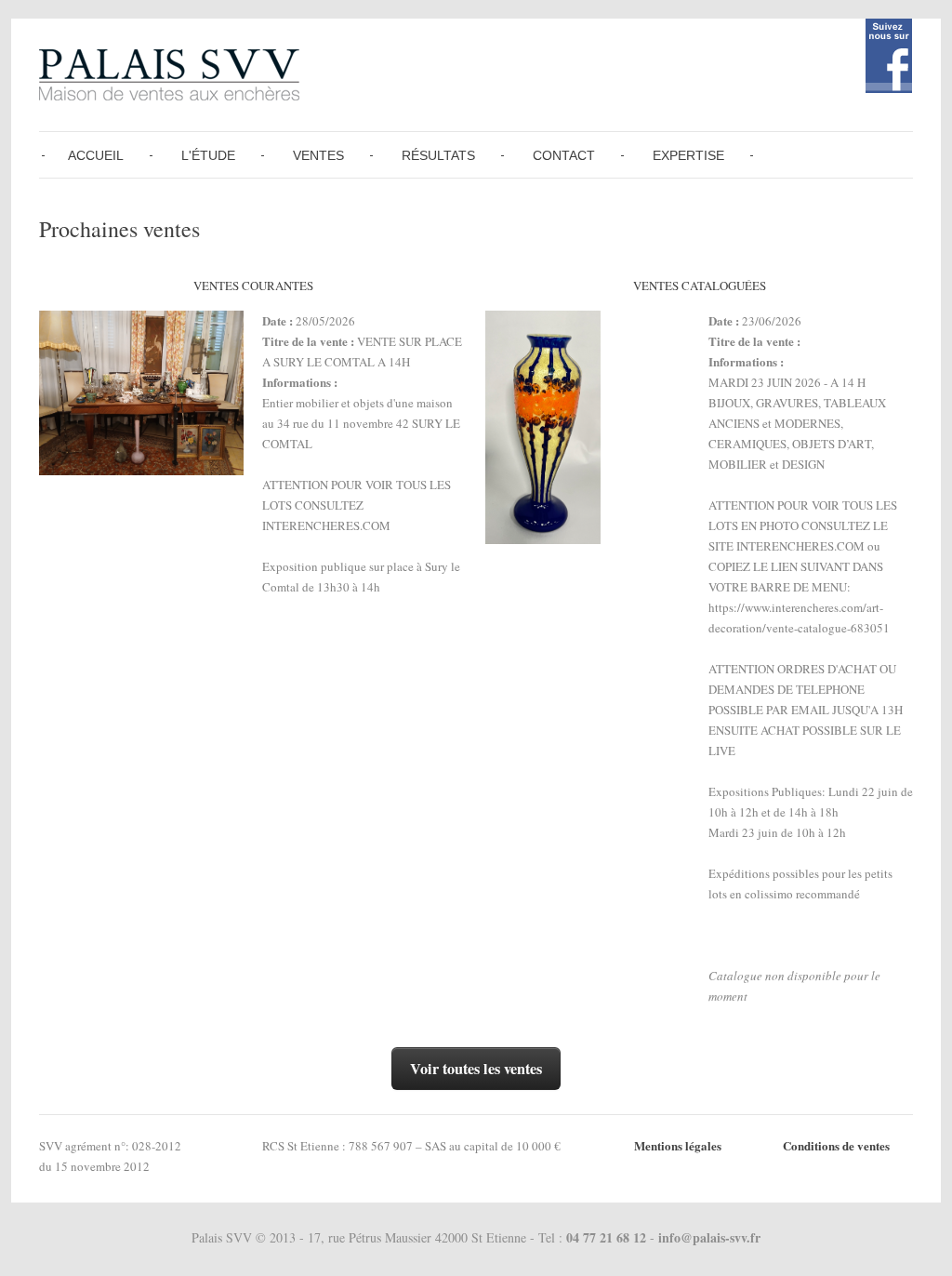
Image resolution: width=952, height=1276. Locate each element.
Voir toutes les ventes (476, 1068)
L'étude (208, 155)
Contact (564, 155)
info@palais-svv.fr (709, 1237)
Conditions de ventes (836, 1145)
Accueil (96, 155)
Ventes (318, 155)
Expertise (688, 155)
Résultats (438, 155)
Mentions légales (677, 1145)
